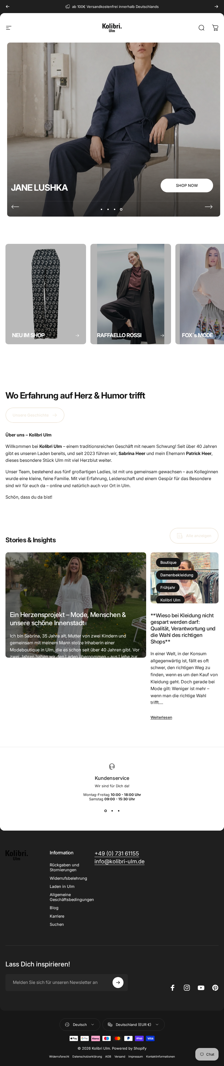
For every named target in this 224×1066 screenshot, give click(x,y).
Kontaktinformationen (160, 1056)
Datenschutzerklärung (87, 1056)
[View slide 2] (112, 811)
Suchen (57, 924)
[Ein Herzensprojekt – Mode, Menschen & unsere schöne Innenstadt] (75, 605)
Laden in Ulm (62, 886)
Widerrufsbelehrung (68, 878)
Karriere (57, 916)
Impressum (135, 1056)
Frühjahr (167, 587)
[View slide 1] (105, 811)
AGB (108, 1056)
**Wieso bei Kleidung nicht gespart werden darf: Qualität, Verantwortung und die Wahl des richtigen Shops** (183, 628)
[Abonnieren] (118, 982)
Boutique (168, 562)
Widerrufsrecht (59, 1056)
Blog (54, 907)
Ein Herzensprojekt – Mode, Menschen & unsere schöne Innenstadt (68, 619)
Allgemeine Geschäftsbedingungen (72, 897)
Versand (119, 1056)
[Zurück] (8, 6)
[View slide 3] (118, 811)
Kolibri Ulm (170, 600)
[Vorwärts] (216, 6)
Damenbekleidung (176, 575)
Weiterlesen (20, 706)
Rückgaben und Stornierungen (64, 867)
